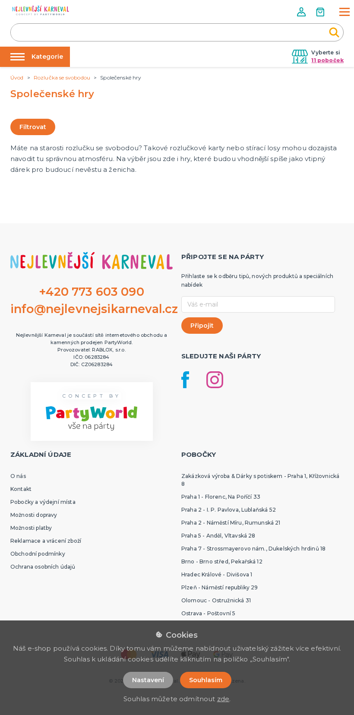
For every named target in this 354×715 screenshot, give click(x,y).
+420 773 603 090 (91, 292)
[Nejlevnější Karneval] (40, 11)
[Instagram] (214, 379)
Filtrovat (32, 127)
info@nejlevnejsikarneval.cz (94, 309)
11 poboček (327, 60)
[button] (302, 12)
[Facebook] (185, 379)
